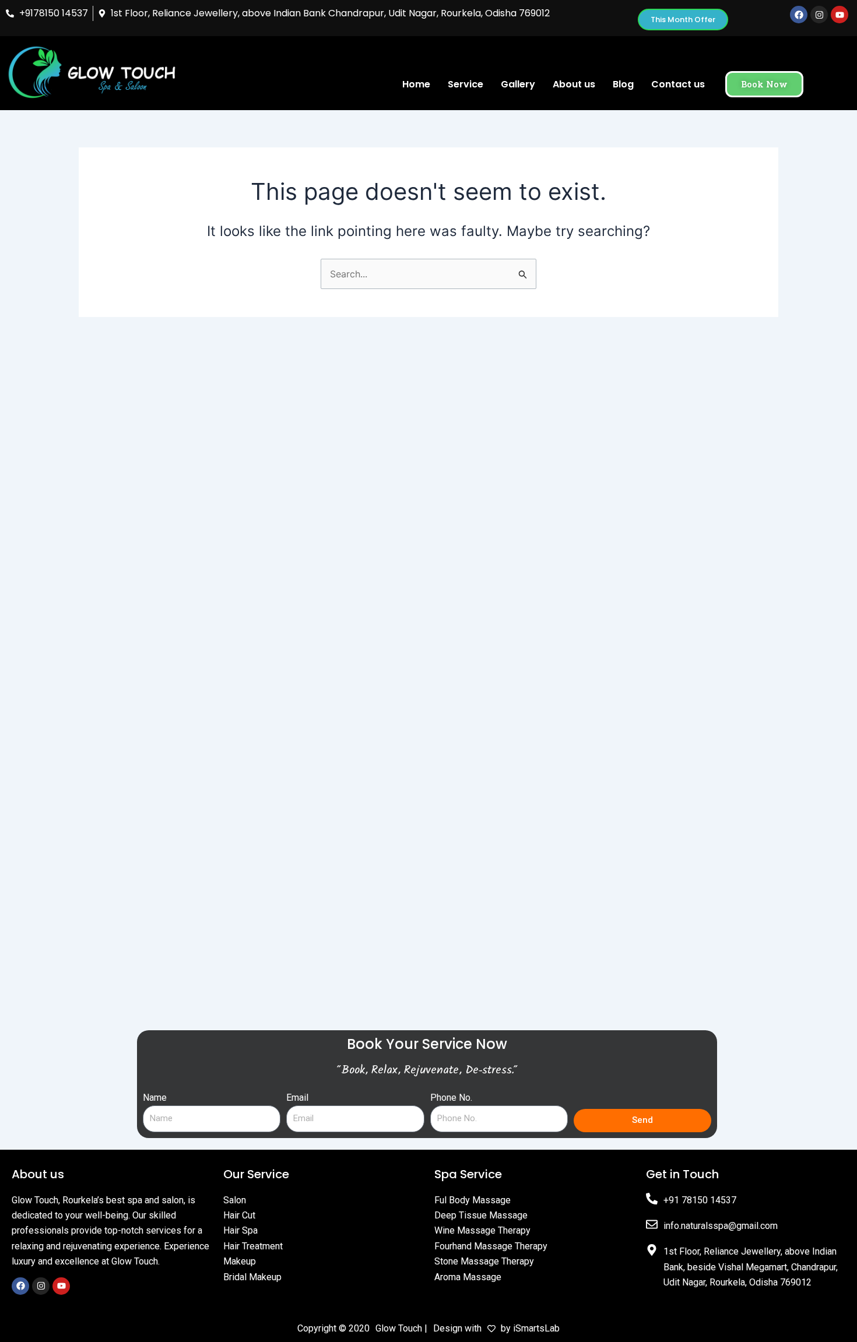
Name (155, 1097)
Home (416, 84)
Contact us (678, 84)
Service (465, 84)
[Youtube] (61, 1286)
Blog (623, 84)
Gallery (518, 84)
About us (574, 84)
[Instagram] (41, 1286)
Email (297, 1097)
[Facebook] (20, 1286)
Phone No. (451, 1097)
